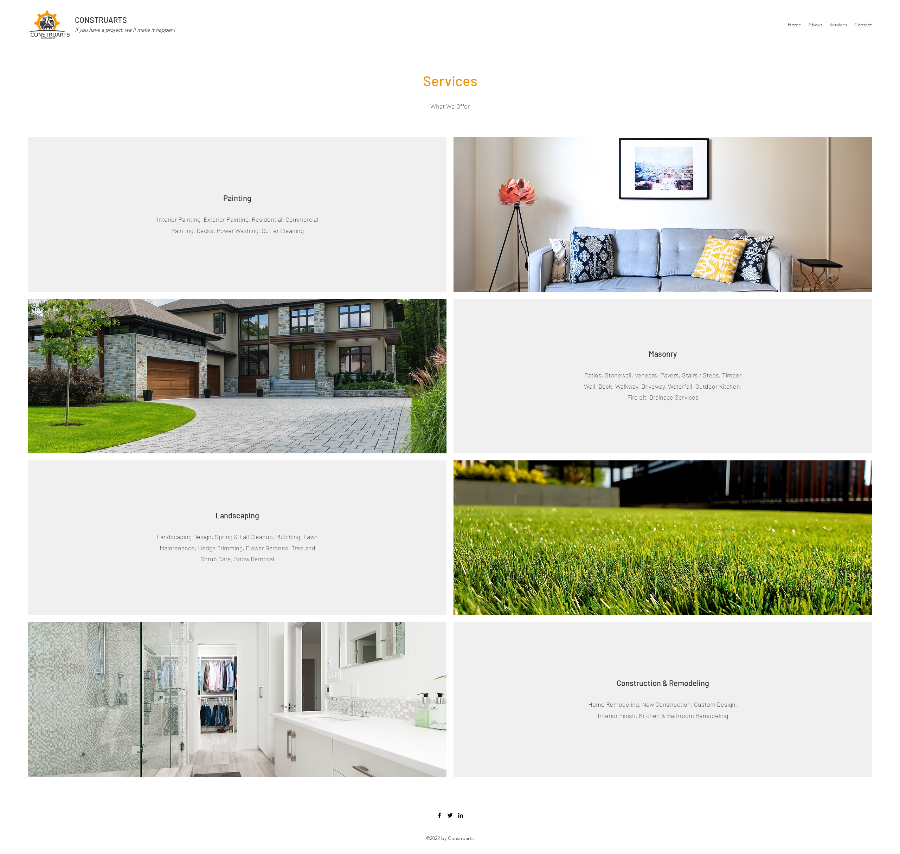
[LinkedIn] (460, 815)
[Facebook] (439, 815)
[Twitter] (450, 815)
